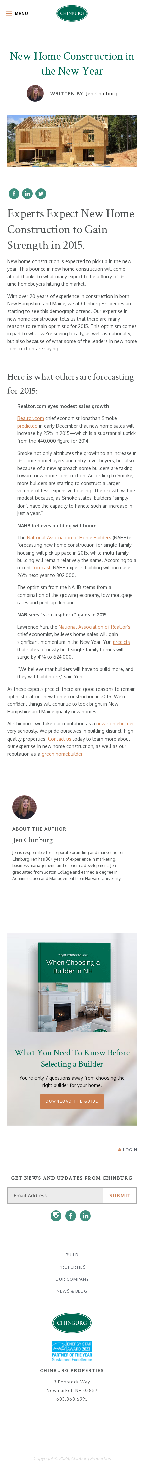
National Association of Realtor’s (94, 627)
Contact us (59, 739)
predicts (121, 642)
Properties (72, 1267)
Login (130, 1149)
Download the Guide (72, 1101)
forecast (41, 567)
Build (72, 1254)
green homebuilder (62, 754)
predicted (27, 426)
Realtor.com (30, 418)
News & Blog (72, 1291)
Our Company (72, 1279)
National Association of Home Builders (69, 537)
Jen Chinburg (102, 93)
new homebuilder (115, 723)
